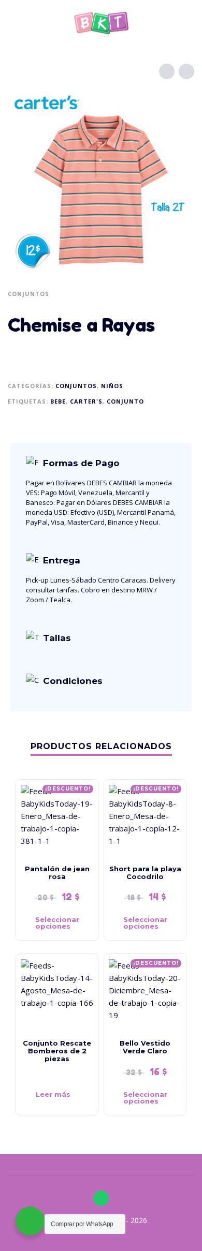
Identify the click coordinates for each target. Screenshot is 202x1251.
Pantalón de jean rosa (57, 873)
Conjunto (125, 401)
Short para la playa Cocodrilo (145, 873)
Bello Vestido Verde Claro (145, 1047)
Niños (112, 386)
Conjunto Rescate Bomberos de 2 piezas (57, 1051)
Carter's (86, 401)
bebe (58, 401)
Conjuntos (28, 293)
